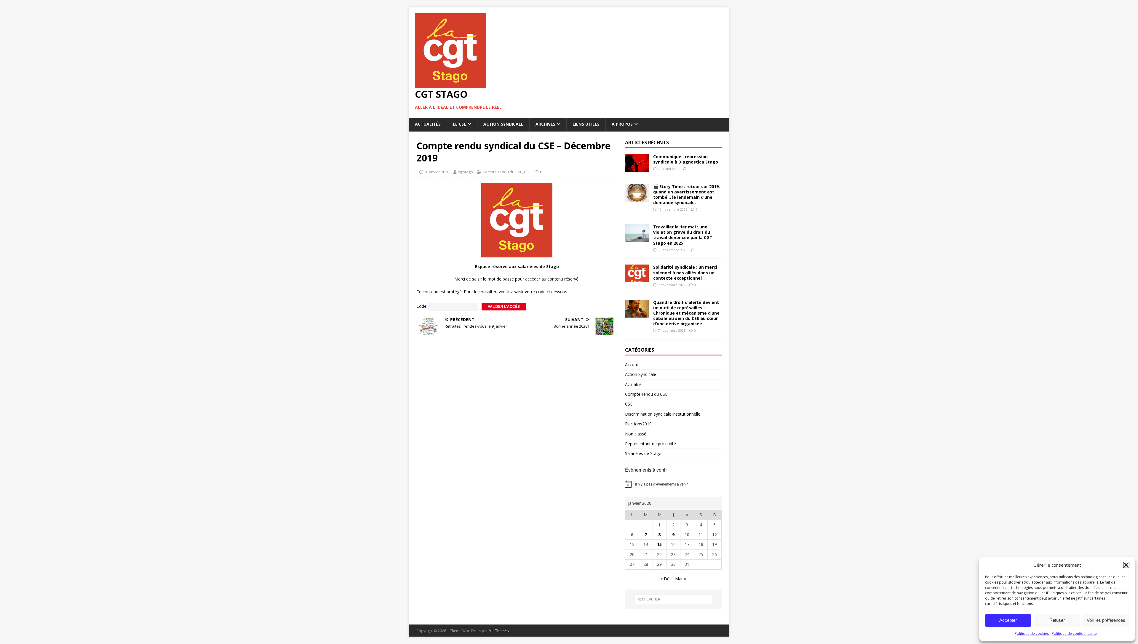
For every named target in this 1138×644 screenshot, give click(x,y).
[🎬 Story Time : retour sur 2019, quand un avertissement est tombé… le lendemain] (637, 198)
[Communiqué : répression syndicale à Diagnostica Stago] (637, 168)
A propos (622, 124)
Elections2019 (638, 424)
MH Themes (499, 630)
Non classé (635, 434)
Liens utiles (586, 124)
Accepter (1008, 620)
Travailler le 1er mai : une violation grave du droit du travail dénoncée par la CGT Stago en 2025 (682, 235)
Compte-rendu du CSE (502, 171)
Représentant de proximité (650, 443)
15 (659, 544)
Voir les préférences (1106, 620)
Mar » (680, 578)
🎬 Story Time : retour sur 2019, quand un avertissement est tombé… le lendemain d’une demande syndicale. (686, 195)
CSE (527, 171)
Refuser (1057, 620)
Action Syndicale (503, 124)
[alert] (673, 484)
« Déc (666, 578)
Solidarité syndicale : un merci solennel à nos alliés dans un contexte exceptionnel (685, 272)
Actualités (428, 124)
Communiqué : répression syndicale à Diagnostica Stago (685, 159)
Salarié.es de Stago (643, 453)
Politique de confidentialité (1074, 633)
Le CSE (459, 124)
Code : (422, 306)
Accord (631, 364)
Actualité (633, 384)
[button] (1126, 565)
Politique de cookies (1032, 633)
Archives (545, 124)
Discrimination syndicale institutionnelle (662, 414)
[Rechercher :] (673, 599)
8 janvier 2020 (437, 171)
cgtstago (465, 171)
